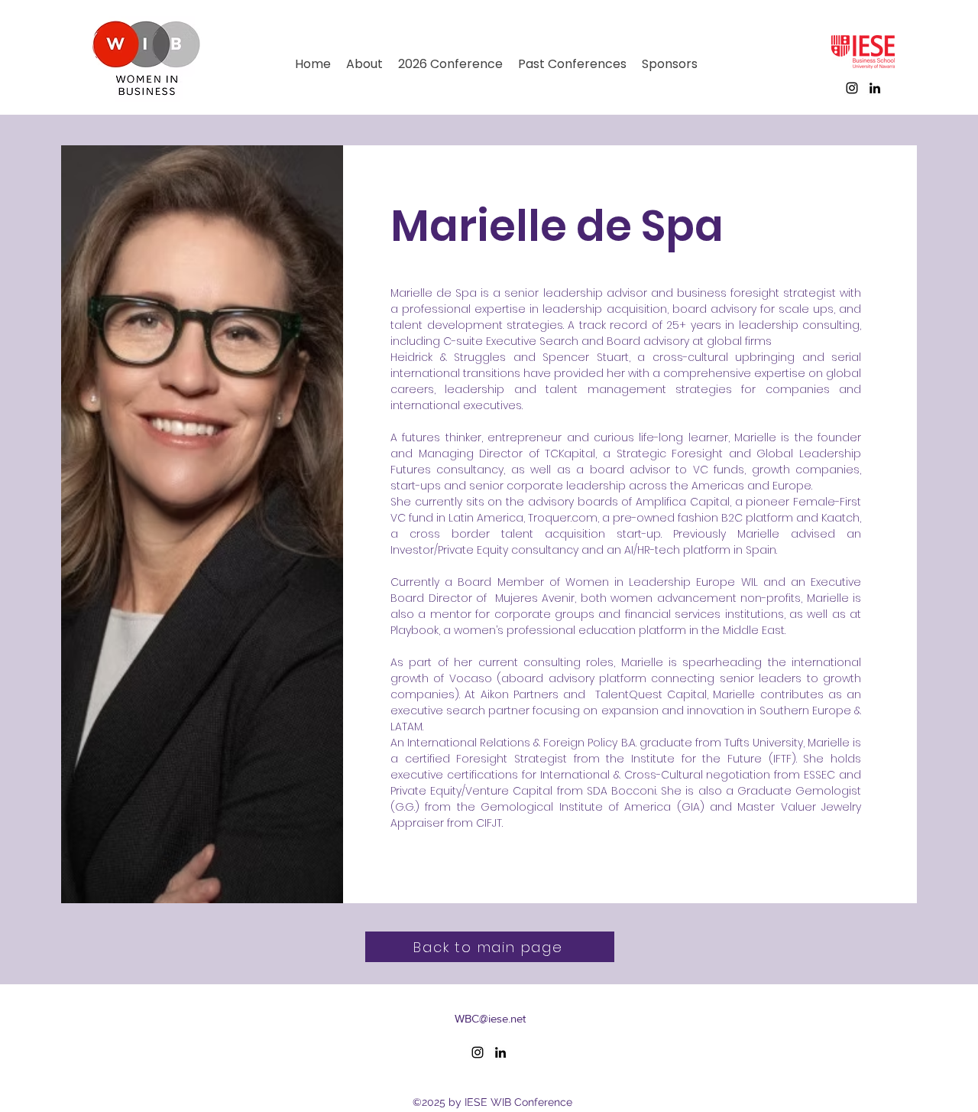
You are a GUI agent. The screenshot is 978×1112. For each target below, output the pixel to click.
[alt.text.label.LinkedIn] (874, 88)
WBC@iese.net (490, 1018)
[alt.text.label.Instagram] (852, 88)
